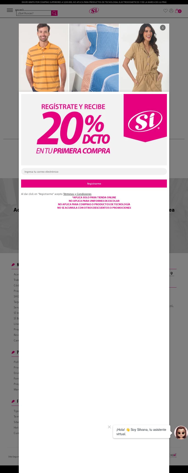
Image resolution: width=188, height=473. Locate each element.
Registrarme (94, 183)
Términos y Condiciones (77, 194)
